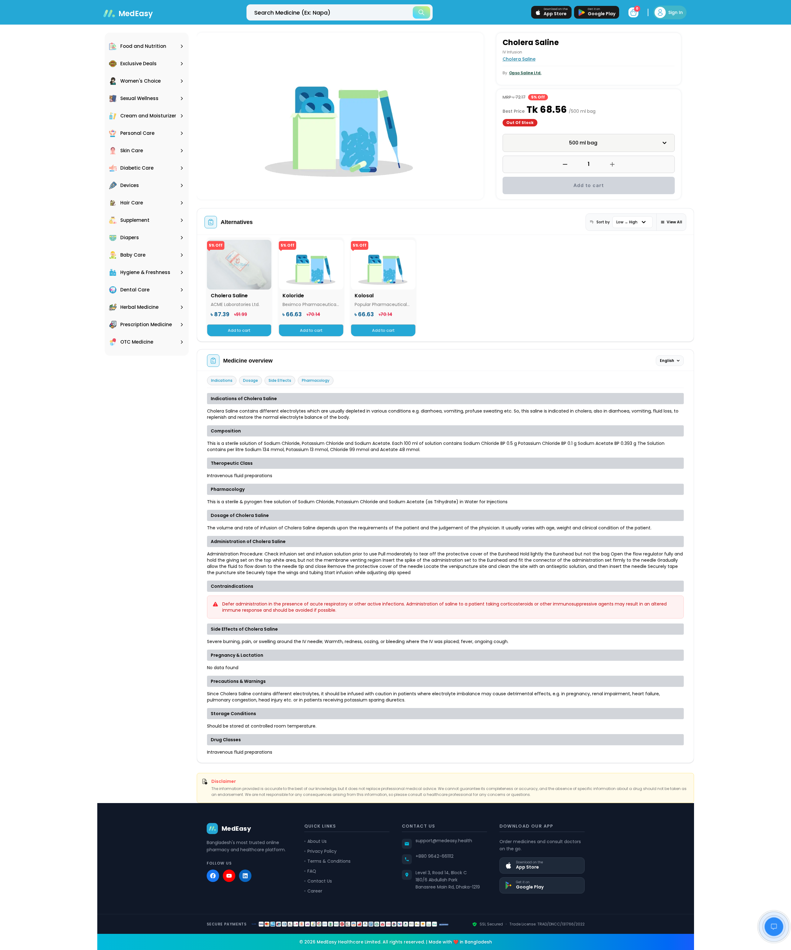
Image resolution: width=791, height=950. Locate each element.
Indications (221, 380)
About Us (317, 841)
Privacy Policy (322, 851)
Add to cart (588, 185)
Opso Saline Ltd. (525, 72)
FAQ (311, 871)
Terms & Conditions (329, 861)
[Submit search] (421, 12)
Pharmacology (315, 380)
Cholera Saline (519, 59)
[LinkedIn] (245, 876)
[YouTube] (229, 876)
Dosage (250, 380)
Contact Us (319, 881)
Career (314, 891)
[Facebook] (213, 876)
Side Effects (280, 380)
